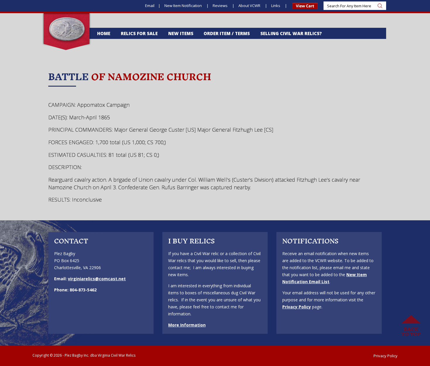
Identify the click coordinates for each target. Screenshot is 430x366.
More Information (187, 325)
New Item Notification (183, 5)
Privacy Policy (296, 307)
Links (276, 5)
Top (411, 326)
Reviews (220, 5)
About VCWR (249, 5)
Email (149, 5)
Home (103, 33)
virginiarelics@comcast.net (97, 278)
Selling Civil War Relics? (291, 33)
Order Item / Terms (227, 33)
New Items (180, 33)
